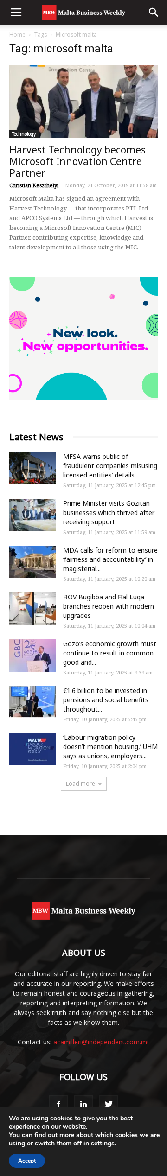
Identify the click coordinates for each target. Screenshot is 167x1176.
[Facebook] (58, 1104)
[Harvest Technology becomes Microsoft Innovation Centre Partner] (83, 101)
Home (17, 34)
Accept (27, 1160)
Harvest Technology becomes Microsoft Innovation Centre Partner (77, 161)
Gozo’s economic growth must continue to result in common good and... (109, 653)
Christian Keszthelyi (33, 185)
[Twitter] (108, 1104)
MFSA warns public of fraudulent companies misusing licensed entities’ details (110, 465)
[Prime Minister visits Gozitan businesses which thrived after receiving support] (32, 515)
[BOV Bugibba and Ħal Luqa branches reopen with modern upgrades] (32, 608)
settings (103, 1143)
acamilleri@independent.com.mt (101, 1041)
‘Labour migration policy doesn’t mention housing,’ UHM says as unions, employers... (110, 746)
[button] (154, 12)
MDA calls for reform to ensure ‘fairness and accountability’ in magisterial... (110, 559)
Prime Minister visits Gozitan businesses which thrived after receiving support (108, 512)
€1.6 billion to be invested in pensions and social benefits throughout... (105, 699)
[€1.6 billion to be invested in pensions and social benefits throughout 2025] (32, 702)
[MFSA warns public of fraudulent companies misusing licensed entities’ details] (32, 468)
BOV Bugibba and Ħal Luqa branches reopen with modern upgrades (108, 606)
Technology (24, 134)
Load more (80, 784)
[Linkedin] (83, 1104)
